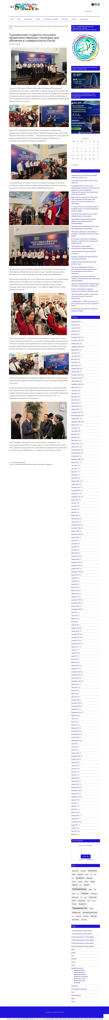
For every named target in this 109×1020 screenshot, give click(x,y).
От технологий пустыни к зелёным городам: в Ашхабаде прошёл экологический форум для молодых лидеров (85, 209)
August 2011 (74, 825)
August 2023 (74, 425)
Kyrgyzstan (89, 878)
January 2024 (75, 409)
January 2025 (75, 372)
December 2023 (75, 412)
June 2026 (74, 328)
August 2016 (74, 684)
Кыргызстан (81, 900)
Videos (73, 998)
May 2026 (74, 331)
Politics (86, 881)
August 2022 (74, 462)
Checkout (73, 959)
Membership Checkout (80, 974)
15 (89, 152)
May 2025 (74, 359)
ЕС (81, 897)
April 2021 (74, 512)
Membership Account (77, 968)
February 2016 (75, 700)
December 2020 (75, 525)
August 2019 (74, 575)
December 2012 (75, 787)
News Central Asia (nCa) (24, 6)
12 (77, 152)
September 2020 (76, 534)
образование (40, 464)
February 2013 (75, 781)
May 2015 (74, 722)
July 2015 (74, 718)
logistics (74, 881)
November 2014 (75, 734)
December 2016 (75, 672)
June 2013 (74, 768)
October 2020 (75, 531)
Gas (95, 874)
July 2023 (74, 428)
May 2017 (74, 656)
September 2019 (76, 572)
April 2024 (74, 400)
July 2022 (74, 465)
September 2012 (76, 797)
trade (81, 885)
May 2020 (74, 547)
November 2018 (75, 603)
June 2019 (74, 581)
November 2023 (75, 415)
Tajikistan (74, 885)
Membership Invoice (79, 978)
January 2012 (75, 818)
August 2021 (74, 500)
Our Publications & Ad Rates (79, 989)
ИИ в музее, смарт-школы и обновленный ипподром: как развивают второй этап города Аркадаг (85, 234)
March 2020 (74, 553)
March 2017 (74, 662)
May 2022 (74, 472)
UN (95, 889)
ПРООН (93, 900)
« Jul (72, 165)
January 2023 (75, 447)
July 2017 (74, 650)
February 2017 (75, 665)
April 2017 (74, 659)
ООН (88, 900)
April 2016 (74, 693)
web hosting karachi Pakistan (25, 1019)
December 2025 (75, 337)
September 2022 (76, 459)
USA (78, 893)
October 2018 (75, 606)
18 (73, 155)
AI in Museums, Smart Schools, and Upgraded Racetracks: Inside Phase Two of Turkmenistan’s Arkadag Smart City (84, 241)
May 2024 (74, 397)
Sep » (76, 165)
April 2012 (74, 809)
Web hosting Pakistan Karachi (63, 1019)
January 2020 (75, 559)
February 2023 (75, 443)
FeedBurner (89, 859)
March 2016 (74, 697)
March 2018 (74, 625)
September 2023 (76, 422)
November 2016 (75, 675)
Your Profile (77, 983)
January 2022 (75, 484)
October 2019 (75, 568)
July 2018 (74, 612)
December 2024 (75, 375)
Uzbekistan (84, 893)
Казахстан (92, 897)
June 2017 (74, 653)
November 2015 (75, 706)
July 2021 (74, 503)
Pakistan (80, 881)
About (73, 949)
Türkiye (90, 889)
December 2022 (75, 450)
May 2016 (74, 690)
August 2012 (74, 800)
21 (85, 155)
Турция (91, 908)
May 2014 (74, 750)
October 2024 (75, 381)
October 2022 (75, 456)
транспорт (94, 916)
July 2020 (74, 540)
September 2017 (76, 643)
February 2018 (75, 628)
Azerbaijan (83, 871)
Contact (73, 962)
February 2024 (75, 406)
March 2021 (74, 515)
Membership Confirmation (81, 976)
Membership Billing (79, 970)
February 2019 (75, 593)
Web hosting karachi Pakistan (80, 1019)
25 (73, 159)
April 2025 (74, 362)
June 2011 (74, 831)
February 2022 (75, 481)
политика (85, 916)
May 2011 (74, 834)
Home (10, 26)
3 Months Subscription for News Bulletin (82, 937)
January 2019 (75, 597)
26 (77, 159)
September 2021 (76, 497)
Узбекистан (76, 912)
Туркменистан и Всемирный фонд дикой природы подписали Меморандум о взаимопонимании (83, 221)
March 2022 (74, 478)
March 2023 (74, 440)
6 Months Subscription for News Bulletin (82, 943)
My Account (74, 986)
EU (91, 874)
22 (89, 155)
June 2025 (74, 356)
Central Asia (92, 871)
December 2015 (75, 703)
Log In (73, 965)
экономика (75, 919)
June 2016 (74, 687)
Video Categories (76, 995)
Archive (73, 952)
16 (94, 152)
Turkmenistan (79, 889)
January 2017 (75, 668)
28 (85, 159)
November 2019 (75, 565)
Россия (74, 904)
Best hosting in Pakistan (96, 1019)
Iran (73, 878)
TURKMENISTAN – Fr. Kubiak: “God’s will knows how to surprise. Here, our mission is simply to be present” (85, 303)
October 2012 (75, 793)
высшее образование (21, 464)
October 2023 (75, 418)
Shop (72, 992)
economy (80, 874)
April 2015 (74, 725)
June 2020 (74, 543)
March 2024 (74, 403)
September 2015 (76, 712)
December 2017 (75, 634)
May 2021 (74, 509)
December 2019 (75, 562)
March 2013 (74, 778)
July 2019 (74, 578)
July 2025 (74, 353)
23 (94, 155)
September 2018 (76, 609)
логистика (78, 916)
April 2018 (74, 622)
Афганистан (75, 897)
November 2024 (75, 378)
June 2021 (74, 506)
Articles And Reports (20, 462)
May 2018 (74, 618)
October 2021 (75, 493)
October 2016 (75, 678)
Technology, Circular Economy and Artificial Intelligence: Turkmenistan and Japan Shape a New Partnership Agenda (85, 278)
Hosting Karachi (49, 1019)
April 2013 (74, 775)
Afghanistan (75, 871)
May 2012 (74, 806)
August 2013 (74, 762)
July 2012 (74, 803)
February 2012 (75, 815)
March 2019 (74, 590)
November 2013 (75, 756)
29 (89, 159)
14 (85, 152)
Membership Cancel (79, 972)
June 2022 (74, 468)
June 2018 (74, 615)
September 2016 (76, 681)
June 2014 (74, 747)
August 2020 (74, 537)
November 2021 (75, 490)
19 (77, 155)
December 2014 (75, 731)
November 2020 (75, 528)
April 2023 (74, 437)
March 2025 (74, 365)
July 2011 (74, 828)
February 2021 (75, 518)
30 (94, 159)
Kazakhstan (80, 878)
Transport (86, 885)
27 (81, 159)
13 (81, 152)
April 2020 (74, 550)
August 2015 (74, 715)
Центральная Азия (90, 912)
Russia (92, 881)
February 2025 (75, 368)
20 (81, 155)
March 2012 (74, 812)
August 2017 (74, 647)
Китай (29, 464)
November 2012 (75, 790)
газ (72, 916)
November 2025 (75, 340)
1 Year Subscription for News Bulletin (81, 931)
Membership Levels (79, 981)
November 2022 (75, 453)
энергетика (83, 919)
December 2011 (75, 822)
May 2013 (74, 772)
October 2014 (75, 737)
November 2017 (75, 637)
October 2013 (75, 759)
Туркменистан (48, 464)
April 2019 (74, 587)
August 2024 (74, 387)
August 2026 (74, 322)
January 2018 (75, 631)
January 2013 (75, 784)
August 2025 (74, 350)
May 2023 (74, 434)
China (73, 874)
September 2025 (76, 347)
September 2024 (76, 384)
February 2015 (75, 728)
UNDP (73, 893)
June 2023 (74, 431)
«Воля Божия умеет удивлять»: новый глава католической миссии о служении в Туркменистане (84, 296)
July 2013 (74, 765)
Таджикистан (82, 904)
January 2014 (75, 753)
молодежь (34, 464)
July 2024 (74, 390)
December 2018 (75, 600)
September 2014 (76, 740)
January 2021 (75, 522)
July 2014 (74, 743)
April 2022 (74, 475)
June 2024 (74, 393)
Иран (85, 897)
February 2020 (75, 556)
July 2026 (74, 325)
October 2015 (75, 709)
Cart (72, 956)
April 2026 (74, 334)
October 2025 (75, 343)
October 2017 (75, 640)
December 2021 (75, 487)
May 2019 (74, 584)
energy (86, 874)
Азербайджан (94, 893)
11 (73, 152)
